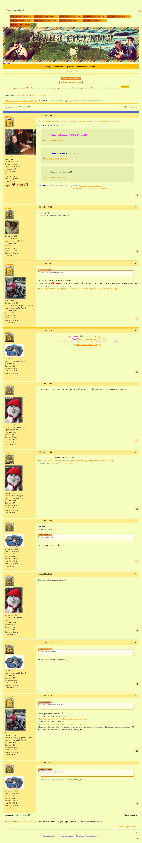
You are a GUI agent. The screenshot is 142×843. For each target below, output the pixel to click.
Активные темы (71, 71)
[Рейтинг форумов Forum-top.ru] (125, 88)
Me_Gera (9, 208)
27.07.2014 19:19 (45, 452)
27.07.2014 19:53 (45, 521)
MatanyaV (9, 265)
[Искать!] (139, 11)
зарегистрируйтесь (39, 95)
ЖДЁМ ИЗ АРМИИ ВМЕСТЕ (20, 25)
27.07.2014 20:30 (45, 574)
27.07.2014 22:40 (45, 763)
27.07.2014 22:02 (45, 695)
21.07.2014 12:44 (45, 115)
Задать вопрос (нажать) (71, 78)
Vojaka (7, 332)
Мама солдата (12, 101)
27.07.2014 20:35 (45, 642)
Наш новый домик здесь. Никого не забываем (90, 188)
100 (28, 107)
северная (9, 385)
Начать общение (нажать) (71, 82)
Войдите (25, 95)
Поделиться (38, 116)
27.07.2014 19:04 (45, 330)
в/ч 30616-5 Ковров (28, 101)
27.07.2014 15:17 (45, 263)
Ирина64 (8, 117)
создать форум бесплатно (127, 827)
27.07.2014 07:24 (45, 207)
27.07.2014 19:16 (45, 384)
